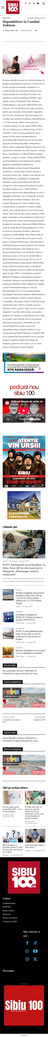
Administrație (20, 628)
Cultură (5, 561)
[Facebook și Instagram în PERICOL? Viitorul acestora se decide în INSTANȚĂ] (8, 616)
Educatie (27, 850)
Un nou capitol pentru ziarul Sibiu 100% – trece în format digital (12, 809)
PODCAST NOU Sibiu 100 (24, 389)
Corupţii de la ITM (39, 720)
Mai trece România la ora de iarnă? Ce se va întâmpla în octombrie (30, 651)
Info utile (5, 855)
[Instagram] (30, 3)
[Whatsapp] (27, 951)
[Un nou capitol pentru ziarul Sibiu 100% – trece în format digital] (13, 797)
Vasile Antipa (13, 561)
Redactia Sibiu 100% (12, 30)
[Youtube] (38, 3)
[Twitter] (35, 959)
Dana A (18, 606)
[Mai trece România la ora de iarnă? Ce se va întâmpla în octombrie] (8, 652)
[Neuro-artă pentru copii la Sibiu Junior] (35, 835)
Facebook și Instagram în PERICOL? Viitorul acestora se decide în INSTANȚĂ (29, 617)
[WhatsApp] (32, 36)
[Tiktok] (35, 943)
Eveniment (19, 590)
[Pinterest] (26, 36)
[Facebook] (26, 3)
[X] (34, 3)
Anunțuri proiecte (8, 815)
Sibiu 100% (6, 18)
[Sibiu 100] (12, 7)
